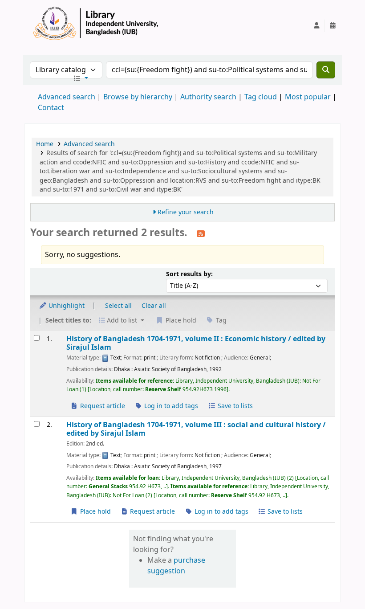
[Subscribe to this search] (200, 233)
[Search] (325, 69)
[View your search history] (332, 25)
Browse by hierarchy (137, 97)
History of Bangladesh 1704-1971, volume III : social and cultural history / (196, 429)
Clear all (154, 306)
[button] (80, 78)
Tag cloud (260, 97)
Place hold (94, 511)
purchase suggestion (176, 565)
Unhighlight (66, 306)
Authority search (208, 97)
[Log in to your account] (316, 25)
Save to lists (234, 406)
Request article (101, 406)
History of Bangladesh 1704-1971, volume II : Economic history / (195, 343)
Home (44, 144)
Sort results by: (189, 274)
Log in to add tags (170, 406)
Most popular (308, 97)
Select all (118, 306)
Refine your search (186, 212)
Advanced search (66, 97)
